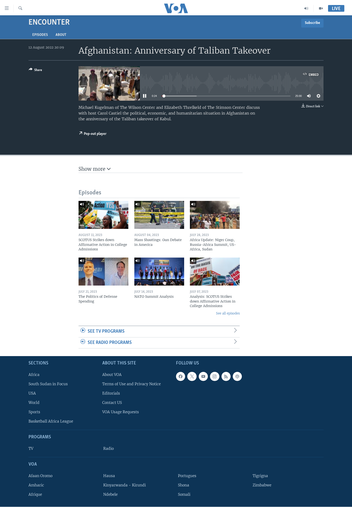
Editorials (111, 393)
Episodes (40, 35)
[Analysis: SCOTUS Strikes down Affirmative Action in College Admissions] (215, 272)
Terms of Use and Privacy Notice (131, 384)
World (34, 402)
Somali (184, 494)
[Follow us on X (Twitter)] (191, 376)
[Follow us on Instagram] (214, 376)
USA (32, 393)
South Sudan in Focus (48, 384)
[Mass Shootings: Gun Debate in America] (159, 215)
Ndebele (110, 494)
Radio (108, 448)
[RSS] (226, 376)
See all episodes (228, 313)
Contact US (112, 402)
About (61, 35)
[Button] (35, 70)
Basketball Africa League (50, 421)
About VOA (112, 374)
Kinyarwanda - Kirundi (124, 485)
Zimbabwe (262, 485)
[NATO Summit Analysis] (159, 272)
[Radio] (306, 8)
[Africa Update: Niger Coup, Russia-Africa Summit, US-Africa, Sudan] (215, 215)
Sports (34, 412)
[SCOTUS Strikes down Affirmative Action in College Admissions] (103, 215)
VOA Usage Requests (120, 412)
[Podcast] (237, 376)
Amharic (36, 485)
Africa (34, 374)
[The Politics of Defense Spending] (103, 272)
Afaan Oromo (40, 476)
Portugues (187, 476)
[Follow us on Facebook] (180, 376)
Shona (183, 485)
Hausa (109, 476)
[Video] (321, 8)
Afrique (35, 494)
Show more (93, 169)
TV (30, 448)
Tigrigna (260, 476)
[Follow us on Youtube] (203, 376)
